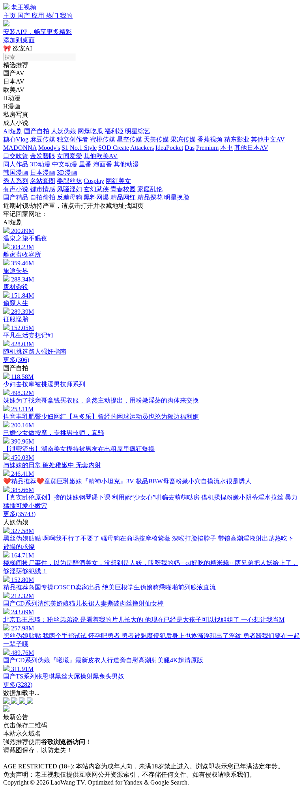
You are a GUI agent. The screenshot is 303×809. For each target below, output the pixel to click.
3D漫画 (67, 172)
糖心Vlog (15, 139)
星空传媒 (129, 139)
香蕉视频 (210, 139)
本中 (226, 147)
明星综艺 (137, 131)
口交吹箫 (15, 156)
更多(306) (16, 359)
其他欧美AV (101, 156)
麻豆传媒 (42, 139)
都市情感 (42, 189)
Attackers (142, 147)
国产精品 (15, 197)
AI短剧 (12, 131)
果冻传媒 (183, 139)
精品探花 (150, 197)
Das (190, 147)
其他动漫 (126, 164)
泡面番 (102, 164)
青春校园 (123, 189)
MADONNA (20, 147)
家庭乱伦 (150, 189)
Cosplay (94, 180)
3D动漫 (40, 164)
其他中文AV (268, 139)
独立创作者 (72, 139)
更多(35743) (19, 514)
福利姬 (114, 131)
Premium (207, 147)
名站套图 (42, 180)
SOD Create (113, 147)
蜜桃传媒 (102, 139)
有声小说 (15, 189)
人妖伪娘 (63, 131)
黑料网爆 (96, 197)
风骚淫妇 (69, 189)
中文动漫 (64, 164)
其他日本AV (251, 147)
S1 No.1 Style (79, 147)
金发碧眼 (42, 156)
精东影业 (236, 139)
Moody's (49, 147)
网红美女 (118, 180)
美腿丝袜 (69, 180)
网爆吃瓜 (90, 131)
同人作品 (15, 164)
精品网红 (123, 197)
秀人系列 (15, 180)
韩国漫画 (15, 172)
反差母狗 (69, 197)
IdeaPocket (169, 147)
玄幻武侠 (96, 189)
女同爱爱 (69, 156)
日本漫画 (42, 172)
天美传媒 (156, 139)
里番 (85, 164)
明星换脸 (176, 197)
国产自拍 (36, 131)
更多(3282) (17, 684)
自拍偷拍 (42, 197)
